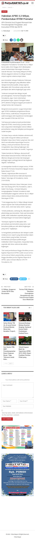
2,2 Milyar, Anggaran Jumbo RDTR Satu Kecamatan (8, 291)
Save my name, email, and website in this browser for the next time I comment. (17, 414)
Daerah (4, 11)
